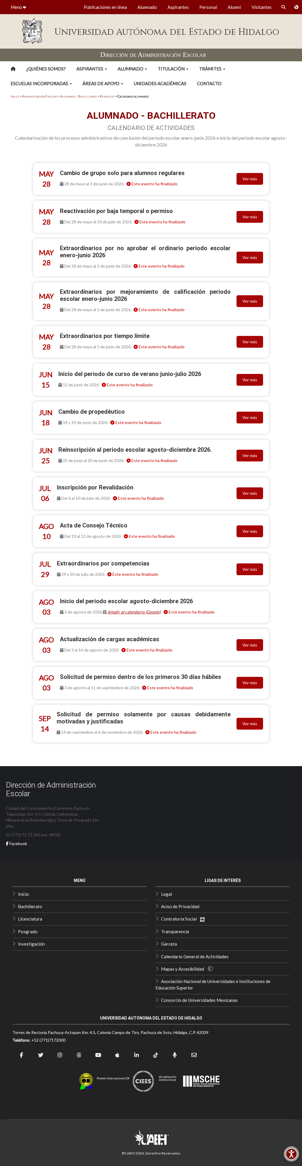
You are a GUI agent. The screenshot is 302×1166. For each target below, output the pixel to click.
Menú (17, 7)
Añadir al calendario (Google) (134, 611)
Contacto (209, 83)
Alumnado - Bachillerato (78, 96)
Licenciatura (30, 918)
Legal (166, 894)
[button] (91, 68)
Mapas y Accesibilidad (182, 969)
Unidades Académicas (160, 83)
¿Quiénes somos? (46, 68)
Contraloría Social (180, 918)
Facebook (18, 843)
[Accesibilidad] (291, 1154)
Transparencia (175, 931)
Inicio (15, 96)
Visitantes (262, 7)
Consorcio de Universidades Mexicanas (199, 1000)
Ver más (249, 178)
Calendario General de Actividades (195, 956)
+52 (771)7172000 (48, 1040)
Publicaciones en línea (105, 7)
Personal (208, 7)
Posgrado (27, 931)
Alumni (234, 7)
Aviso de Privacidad (180, 906)
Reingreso (107, 96)
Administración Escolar (39, 96)
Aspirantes (178, 7)
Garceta (169, 943)
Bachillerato (30, 906)
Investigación (31, 943)
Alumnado (147, 7)
